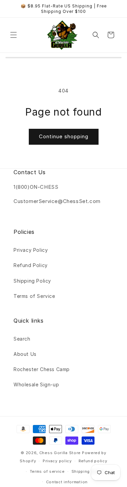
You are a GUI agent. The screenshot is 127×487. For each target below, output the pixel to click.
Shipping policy (87, 471)
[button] (13, 34)
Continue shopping (63, 136)
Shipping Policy (32, 281)
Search (22, 339)
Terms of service (47, 471)
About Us (25, 354)
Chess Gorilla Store (60, 452)
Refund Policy (31, 265)
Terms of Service (34, 296)
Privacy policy (57, 461)
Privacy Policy (31, 250)
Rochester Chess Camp (42, 369)
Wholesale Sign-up (36, 384)
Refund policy (93, 461)
